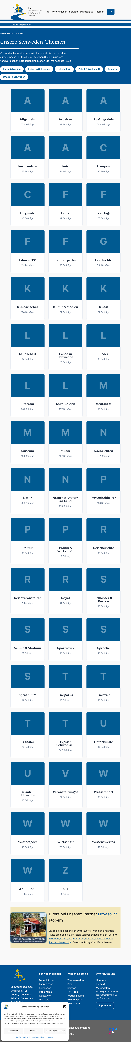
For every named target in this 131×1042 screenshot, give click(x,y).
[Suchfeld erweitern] (110, 12)
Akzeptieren (13, 1031)
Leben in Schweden (39, 69)
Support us (104, 1005)
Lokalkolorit (64, 69)
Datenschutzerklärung (37, 1037)
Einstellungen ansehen (55, 1031)
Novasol (105, 914)
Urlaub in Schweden (14, 76)
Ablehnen (33, 1031)
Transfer (112, 69)
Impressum (50, 1037)
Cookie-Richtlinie (22, 1037)
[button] (64, 1006)
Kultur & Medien (12, 69)
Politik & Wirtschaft (89, 69)
